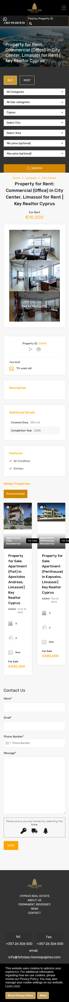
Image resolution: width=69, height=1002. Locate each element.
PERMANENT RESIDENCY (34, 904)
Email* (8, 717)
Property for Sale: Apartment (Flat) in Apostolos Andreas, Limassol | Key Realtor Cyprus (17, 579)
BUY (10, 80)
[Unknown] (8, 743)
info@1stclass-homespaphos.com (34, 957)
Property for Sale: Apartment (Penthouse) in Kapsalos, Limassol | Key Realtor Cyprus (52, 574)
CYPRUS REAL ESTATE (34, 896)
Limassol (31, 178)
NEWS (34, 908)
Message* (10, 753)
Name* (8, 698)
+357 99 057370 (14, 23)
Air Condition (22, 461)
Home (16, 178)
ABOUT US (34, 900)
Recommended (15, 493)
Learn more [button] (12, 985)
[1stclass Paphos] (34, 11)
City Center (49, 178)
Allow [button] (43, 995)
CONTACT (34, 913)
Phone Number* (14, 736)
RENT (27, 80)
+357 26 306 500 (19, 944)
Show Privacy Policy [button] (20, 995)
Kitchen (18, 468)
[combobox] (34, 92)
